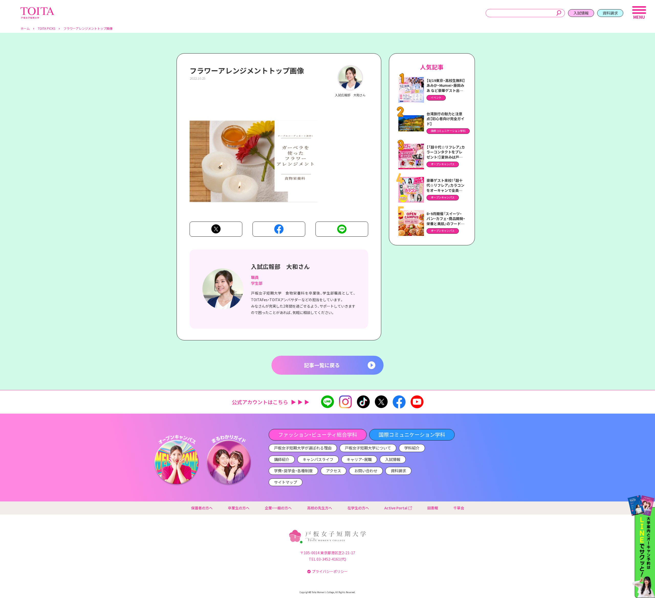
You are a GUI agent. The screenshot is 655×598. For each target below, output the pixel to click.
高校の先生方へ (319, 507)
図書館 (432, 507)
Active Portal (395, 507)
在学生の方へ (358, 507)
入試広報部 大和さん (280, 266)
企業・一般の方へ (278, 507)
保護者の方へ (202, 507)
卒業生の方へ (238, 507)
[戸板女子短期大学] (37, 10)
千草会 (458, 507)
